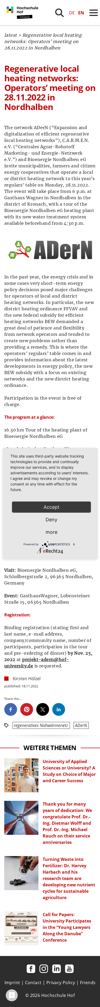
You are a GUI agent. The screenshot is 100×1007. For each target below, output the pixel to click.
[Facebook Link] (31, 968)
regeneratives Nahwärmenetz (41, 725)
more (51, 532)
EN (81, 13)
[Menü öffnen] (93, 12)
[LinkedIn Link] (56, 968)
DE (72, 13)
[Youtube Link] (69, 968)
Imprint (12, 982)
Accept (51, 507)
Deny (51, 519)
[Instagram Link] (43, 968)
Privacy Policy (60, 982)
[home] (23, 24)
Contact (33, 982)
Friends (88, 982)
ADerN (81, 725)
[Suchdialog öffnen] (59, 12)
